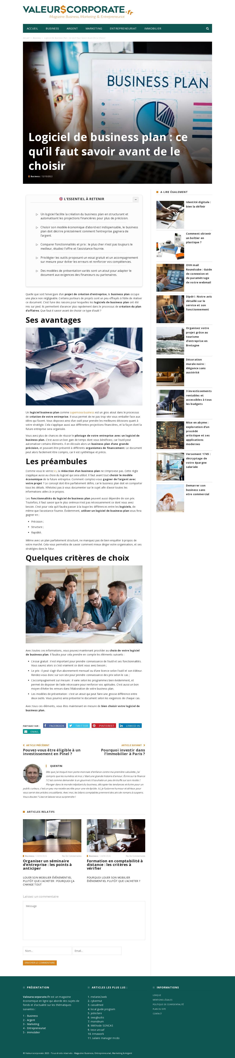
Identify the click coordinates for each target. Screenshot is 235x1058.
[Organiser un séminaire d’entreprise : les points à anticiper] (52, 835)
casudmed (97, 1005)
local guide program (103, 1009)
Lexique (157, 995)
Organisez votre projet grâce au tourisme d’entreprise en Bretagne (197, 336)
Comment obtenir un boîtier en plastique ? (198, 238)
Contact (157, 1013)
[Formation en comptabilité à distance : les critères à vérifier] (116, 835)
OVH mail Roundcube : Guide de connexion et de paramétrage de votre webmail (199, 273)
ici (55, 471)
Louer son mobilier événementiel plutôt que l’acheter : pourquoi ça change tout (48, 881)
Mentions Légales (162, 1000)
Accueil (32, 28)
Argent (72, 28)
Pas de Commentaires (71, 856)
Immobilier (152, 28)
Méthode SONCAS (102, 1025)
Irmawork (98, 1034)
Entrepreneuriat (123, 28)
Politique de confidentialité (168, 1004)
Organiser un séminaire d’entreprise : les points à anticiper (47, 864)
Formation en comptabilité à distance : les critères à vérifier (115, 864)
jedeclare (96, 1013)
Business (52, 28)
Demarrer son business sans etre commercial (197, 490)
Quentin (56, 766)
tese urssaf (97, 1029)
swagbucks (97, 1017)
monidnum (97, 1021)
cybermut (96, 1001)
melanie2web (99, 997)
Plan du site (159, 1009)
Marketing (94, 28)
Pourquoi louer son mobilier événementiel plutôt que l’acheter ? (113, 879)
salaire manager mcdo (106, 1038)
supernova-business (82, 412)
